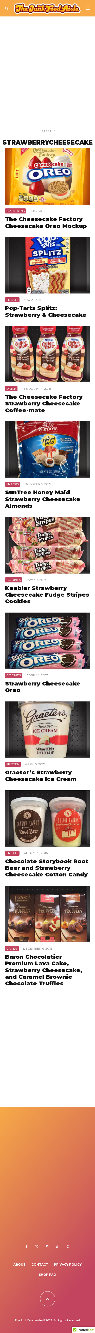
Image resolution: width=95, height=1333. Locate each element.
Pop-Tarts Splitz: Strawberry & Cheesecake (45, 311)
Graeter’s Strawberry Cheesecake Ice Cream (41, 775)
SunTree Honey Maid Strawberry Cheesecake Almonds (42, 499)
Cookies (13, 580)
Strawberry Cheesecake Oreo (42, 687)
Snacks (12, 484)
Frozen (13, 764)
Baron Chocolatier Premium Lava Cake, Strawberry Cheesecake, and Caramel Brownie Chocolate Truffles (43, 970)
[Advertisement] (47, 66)
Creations (15, 211)
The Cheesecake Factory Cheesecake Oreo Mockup (46, 222)
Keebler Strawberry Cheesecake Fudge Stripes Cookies (47, 595)
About (19, 1264)
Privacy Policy (68, 1264)
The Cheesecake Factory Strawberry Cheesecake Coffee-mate (44, 404)
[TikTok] (57, 1246)
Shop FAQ (47, 1275)
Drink (11, 388)
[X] (36, 1246)
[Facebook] (26, 1246)
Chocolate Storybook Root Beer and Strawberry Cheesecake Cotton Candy (46, 868)
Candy (11, 948)
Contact (39, 1264)
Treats (12, 300)
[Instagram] (47, 1246)
